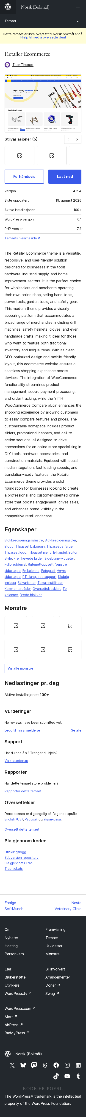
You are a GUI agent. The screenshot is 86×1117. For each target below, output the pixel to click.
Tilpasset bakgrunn (30, 546)
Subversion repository (22, 857)
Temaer (10, 21)
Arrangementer (57, 977)
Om (7, 929)
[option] (16, 625)
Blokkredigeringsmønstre (24, 540)
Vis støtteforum (16, 761)
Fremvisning (55, 929)
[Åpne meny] (78, 7)
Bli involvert (55, 969)
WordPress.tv (18, 993)
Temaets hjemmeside (21, 238)
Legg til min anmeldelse (22, 730)
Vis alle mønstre (20, 668)
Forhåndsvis (24, 176)
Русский (31, 819)
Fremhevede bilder (28, 558)
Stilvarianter (27, 583)
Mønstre (52, 954)
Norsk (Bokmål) (28, 1054)
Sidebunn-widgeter (59, 558)
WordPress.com (20, 1008)
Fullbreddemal (15, 564)
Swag (52, 993)
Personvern (14, 954)
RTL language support (39, 577)
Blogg (9, 546)
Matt (11, 1016)
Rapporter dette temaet (23, 791)
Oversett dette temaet (22, 829)
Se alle (76, 730)
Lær (8, 969)
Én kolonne (30, 571)
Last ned (65, 176)
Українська (52, 819)
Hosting (11, 946)
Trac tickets (14, 868)
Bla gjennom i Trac (19, 863)
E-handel (60, 552)
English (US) (14, 819)
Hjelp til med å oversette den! (43, 37)
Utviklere (12, 985)
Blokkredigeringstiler (60, 540)
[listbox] (43, 637)
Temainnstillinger (50, 583)
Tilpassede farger (60, 546)
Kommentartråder (18, 589)
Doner (52, 985)
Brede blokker (31, 595)
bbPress (14, 1025)
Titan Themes (22, 65)
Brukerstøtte (15, 977)
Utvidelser (53, 946)
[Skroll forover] (77, 139)
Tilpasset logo (15, 552)
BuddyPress (17, 1033)
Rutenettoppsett (40, 564)
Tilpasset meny (39, 552)
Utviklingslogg (15, 852)
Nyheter (11, 937)
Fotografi (48, 571)
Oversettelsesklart (47, 589)
